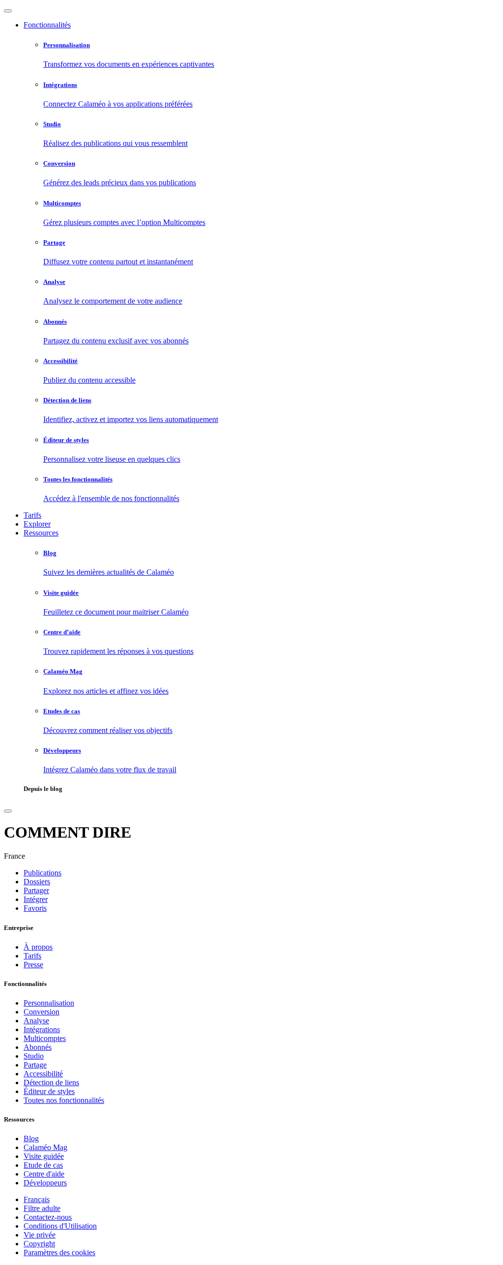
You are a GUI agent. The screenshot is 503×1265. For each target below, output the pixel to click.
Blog (31, 1138)
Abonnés (38, 1047)
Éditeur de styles (49, 1091)
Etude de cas (43, 1165)
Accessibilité (43, 1073)
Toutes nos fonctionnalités (64, 1100)
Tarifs (32, 515)
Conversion (41, 1012)
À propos (38, 947)
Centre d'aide (44, 1174)
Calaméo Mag (45, 1147)
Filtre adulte (42, 1208)
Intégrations (42, 1029)
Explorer (37, 524)
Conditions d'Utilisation (60, 1226)
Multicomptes (45, 1038)
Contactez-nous (48, 1217)
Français (37, 1199)
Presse (33, 964)
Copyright (39, 1243)
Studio (34, 1056)
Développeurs (45, 1183)
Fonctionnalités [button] (47, 25)
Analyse (36, 1020)
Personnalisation (49, 1003)
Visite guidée (44, 1156)
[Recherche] (8, 811)
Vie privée (40, 1235)
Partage (35, 1065)
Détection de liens (51, 1082)
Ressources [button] (41, 533)
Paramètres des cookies (59, 1252)
